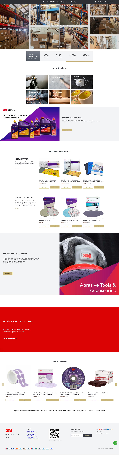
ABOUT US (53, 6)
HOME (37, 6)
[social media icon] (6, 435)
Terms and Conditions (32, 432)
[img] (33, 56)
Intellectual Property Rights (33, 438)
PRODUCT (44, 6)
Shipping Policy (30, 434)
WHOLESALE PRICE (66, 6)
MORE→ (17, 168)
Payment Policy (30, 431)
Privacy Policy (30, 437)
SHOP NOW (67, 130)
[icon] (95, 1)
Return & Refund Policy (32, 435)
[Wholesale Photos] (59, 48)
